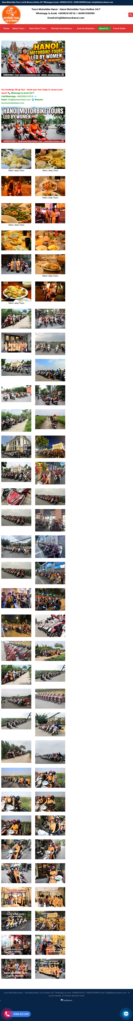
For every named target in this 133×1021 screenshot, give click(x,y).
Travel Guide (119, 28)
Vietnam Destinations (61, 28)
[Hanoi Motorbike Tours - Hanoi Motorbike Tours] (13, 14)
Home (6, 28)
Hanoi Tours (18, 28)
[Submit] (130, 15)
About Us (103, 28)
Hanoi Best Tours (37, 28)
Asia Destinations (85, 28)
